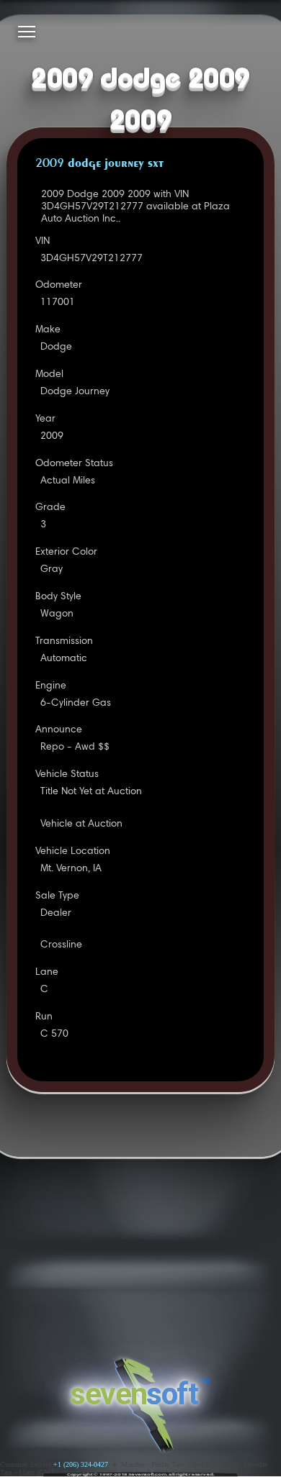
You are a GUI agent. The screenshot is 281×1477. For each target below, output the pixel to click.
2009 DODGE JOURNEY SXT (99, 164)
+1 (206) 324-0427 (80, 1464)
